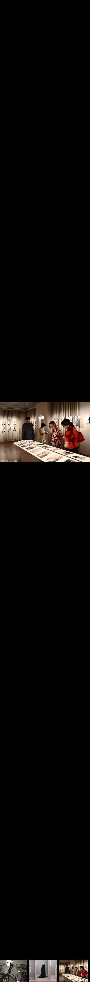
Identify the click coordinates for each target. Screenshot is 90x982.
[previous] (7, 484)
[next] (82, 484)
